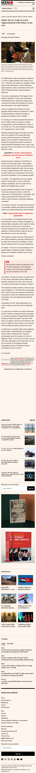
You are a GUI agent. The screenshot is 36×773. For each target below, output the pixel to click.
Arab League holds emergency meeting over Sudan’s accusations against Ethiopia (8, 625)
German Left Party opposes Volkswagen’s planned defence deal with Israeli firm (12, 474)
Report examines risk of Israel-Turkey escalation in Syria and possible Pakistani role (17, 659)
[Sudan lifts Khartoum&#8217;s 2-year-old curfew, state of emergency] (8, 580)
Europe (3, 705)
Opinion (3, 713)
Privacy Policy (5, 736)
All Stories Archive (6, 740)
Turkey (30, 16)
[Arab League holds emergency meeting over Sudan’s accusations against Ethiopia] (8, 617)
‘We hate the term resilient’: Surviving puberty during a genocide (9, 462)
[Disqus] (18, 393)
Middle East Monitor (19, 359)
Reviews (3, 715)
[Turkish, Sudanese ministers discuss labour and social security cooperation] (25, 580)
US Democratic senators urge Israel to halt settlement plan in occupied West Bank (10, 438)
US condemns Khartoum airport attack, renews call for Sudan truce (7, 607)
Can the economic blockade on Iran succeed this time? (16, 682)
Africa (3, 16)
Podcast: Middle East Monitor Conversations (14, 720)
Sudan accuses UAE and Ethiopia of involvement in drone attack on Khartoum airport (25, 607)
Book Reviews (5, 707)
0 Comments (11, 33)
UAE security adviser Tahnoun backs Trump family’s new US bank (16, 667)
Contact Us (4, 733)
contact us (27, 364)
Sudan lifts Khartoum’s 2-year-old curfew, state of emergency (8, 588)
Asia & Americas (6, 700)
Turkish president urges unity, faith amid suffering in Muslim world (24, 625)
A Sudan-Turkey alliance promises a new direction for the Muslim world (18, 155)
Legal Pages (4, 767)
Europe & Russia (12, 16)
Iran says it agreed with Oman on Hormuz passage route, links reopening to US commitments (11, 426)
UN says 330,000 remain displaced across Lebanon (12, 449)
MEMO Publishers (6, 738)
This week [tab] (10, 643)
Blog (2, 711)
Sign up (31, 488)
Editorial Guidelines (7, 726)
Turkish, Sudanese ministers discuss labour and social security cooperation (25, 588)
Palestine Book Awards (8, 731)
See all (32, 420)
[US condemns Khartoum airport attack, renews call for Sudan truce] (8, 599)
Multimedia (4, 718)
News (20, 16)
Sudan (25, 16)
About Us (4, 729)
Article (3, 679)
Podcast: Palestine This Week (10, 722)
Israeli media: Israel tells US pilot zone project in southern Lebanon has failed (17, 674)
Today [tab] (3, 643)
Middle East (4, 702)
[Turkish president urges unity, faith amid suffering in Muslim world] (25, 617)
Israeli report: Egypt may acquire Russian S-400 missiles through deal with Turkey (16, 651)
